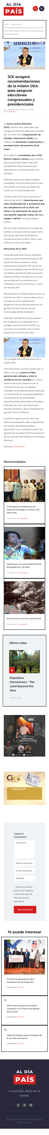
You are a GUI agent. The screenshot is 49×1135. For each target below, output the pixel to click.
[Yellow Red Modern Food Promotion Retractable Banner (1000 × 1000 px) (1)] (24, 716)
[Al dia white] (25, 1070)
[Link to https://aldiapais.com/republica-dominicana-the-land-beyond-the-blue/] (12, 670)
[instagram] (30, 1105)
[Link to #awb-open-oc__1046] (35, 8)
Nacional (20, 987)
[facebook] (18, 1105)
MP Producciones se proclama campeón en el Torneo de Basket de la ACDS (23, 1008)
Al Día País (10, 112)
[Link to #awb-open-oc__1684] (41, 8)
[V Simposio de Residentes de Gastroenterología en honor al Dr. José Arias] (24, 471)
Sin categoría (22, 518)
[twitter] (24, 1105)
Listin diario (19, 446)
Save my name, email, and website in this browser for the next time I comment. (23, 894)
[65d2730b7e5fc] (24, 42)
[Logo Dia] (13, 2)
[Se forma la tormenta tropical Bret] (24, 583)
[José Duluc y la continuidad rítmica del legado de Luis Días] (24, 528)
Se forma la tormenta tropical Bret (24, 618)
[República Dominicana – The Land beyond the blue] (24, 652)
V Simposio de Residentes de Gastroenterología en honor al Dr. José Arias (23, 509)
